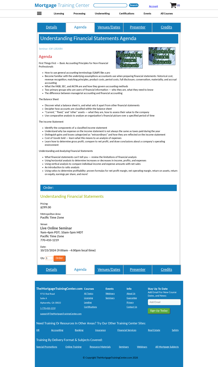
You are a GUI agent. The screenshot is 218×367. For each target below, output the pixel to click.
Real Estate (154, 330)
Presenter (137, 27)
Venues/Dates (109, 27)
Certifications (126, 13)
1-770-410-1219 (47, 308)
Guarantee (132, 298)
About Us (131, 294)
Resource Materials (100, 347)
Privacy (130, 302)
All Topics (88, 294)
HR (37, 330)
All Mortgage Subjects (167, 347)
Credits (166, 27)
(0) (178, 5)
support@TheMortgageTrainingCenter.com (61, 314)
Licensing (59, 13)
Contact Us (132, 307)
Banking (79, 330)
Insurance (100, 330)
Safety (175, 330)
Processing (79, 13)
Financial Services (126, 330)
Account (153, 6)
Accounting (57, 330)
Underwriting (102, 13)
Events (147, 13)
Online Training (73, 347)
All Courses (167, 13)
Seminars (110, 298)
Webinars (110, 294)
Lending (88, 302)
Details (51, 27)
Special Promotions (46, 347)
